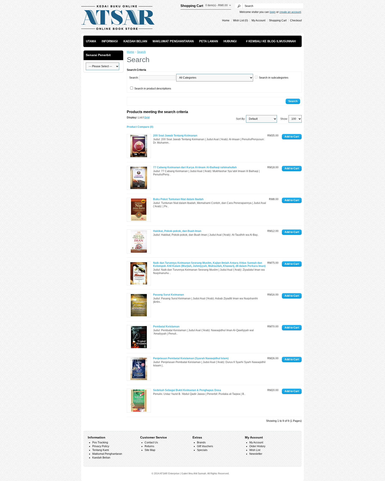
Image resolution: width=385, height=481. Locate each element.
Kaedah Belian (135, 41)
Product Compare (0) (140, 126)
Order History (257, 446)
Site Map (150, 450)
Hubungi (230, 41)
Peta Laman (208, 41)
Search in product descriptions (152, 88)
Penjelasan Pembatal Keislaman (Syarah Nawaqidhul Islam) (191, 358)
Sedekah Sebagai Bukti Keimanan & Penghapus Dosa (187, 390)
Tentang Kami (100, 450)
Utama (91, 41)
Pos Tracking (100, 442)
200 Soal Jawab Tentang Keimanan (175, 135)
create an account (290, 12)
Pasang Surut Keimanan (168, 294)
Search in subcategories (273, 77)
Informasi (110, 41)
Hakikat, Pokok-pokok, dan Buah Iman (177, 231)
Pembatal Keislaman (166, 326)
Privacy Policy (100, 446)
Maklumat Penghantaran (173, 41)
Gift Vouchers (205, 446)
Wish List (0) (240, 20)
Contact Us (151, 442)
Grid (146, 117)
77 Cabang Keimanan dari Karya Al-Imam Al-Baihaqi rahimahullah (195, 167)
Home (225, 20)
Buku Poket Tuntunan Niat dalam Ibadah (178, 199)
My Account (258, 20)
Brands (201, 442)
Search (141, 51)
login (273, 12)
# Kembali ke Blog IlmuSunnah (271, 41)
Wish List (254, 450)
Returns (149, 446)
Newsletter (255, 453)
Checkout (296, 20)
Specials (202, 450)
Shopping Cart (278, 20)
